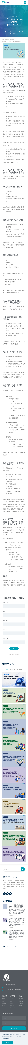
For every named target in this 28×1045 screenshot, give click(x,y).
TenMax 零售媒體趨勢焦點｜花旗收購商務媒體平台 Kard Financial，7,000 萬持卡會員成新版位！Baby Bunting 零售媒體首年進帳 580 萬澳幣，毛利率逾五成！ (17, 934)
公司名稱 (5, 603)
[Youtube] (7, 893)
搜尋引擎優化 (17, 654)
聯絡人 (5, 612)
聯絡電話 (5, 621)
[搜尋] (23, 869)
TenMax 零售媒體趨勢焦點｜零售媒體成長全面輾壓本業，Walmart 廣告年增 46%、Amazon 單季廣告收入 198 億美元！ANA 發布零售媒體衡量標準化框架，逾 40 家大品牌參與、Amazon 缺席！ (17, 909)
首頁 (3, 39)
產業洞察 (7, 39)
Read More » (11, 915)
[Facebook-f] (4, 893)
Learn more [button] (5, 1038)
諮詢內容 (5, 639)
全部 (7, 669)
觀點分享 (14, 16)
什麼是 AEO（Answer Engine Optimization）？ (12, 41)
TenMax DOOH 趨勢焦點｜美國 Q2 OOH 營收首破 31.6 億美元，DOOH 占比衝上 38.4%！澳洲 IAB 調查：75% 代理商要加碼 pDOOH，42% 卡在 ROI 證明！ (16, 922)
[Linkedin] (10, 893)
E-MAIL (5, 630)
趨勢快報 (19, 669)
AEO (13, 654)
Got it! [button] (7, 1042)
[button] (25, 2)
